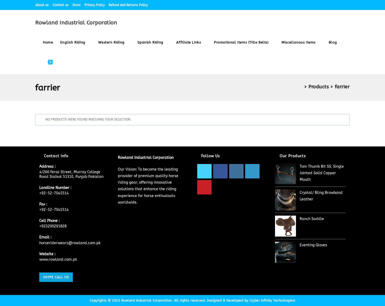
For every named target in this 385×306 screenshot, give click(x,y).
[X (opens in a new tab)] (312, 5)
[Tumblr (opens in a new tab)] (342, 5)
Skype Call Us (56, 277)
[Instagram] (236, 171)
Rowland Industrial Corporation (76, 23)
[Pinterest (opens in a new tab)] (324, 5)
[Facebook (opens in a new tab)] (318, 5)
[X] (204, 171)
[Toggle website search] (61, 62)
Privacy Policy (95, 5)
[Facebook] (220, 171)
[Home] (300, 87)
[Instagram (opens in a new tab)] (330, 5)
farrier (342, 87)
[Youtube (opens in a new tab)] (347, 5)
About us (42, 5)
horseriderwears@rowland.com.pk (70, 243)
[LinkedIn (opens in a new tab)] (336, 5)
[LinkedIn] (252, 171)
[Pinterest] (204, 187)
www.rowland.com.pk (58, 259)
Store (77, 5)
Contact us (61, 5)
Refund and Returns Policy (128, 5)
